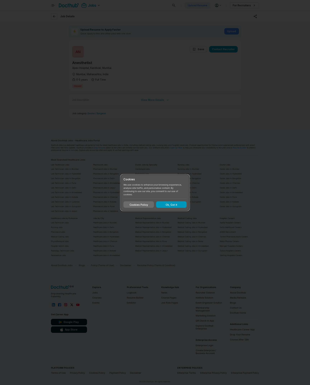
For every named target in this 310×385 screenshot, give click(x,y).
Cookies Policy (139, 204)
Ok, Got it (171, 204)
